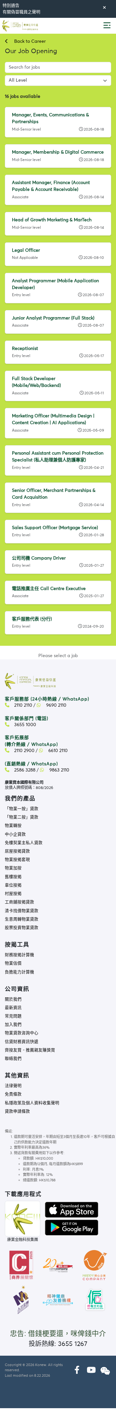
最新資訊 (13, 1008)
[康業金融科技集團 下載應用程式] (71, 1209)
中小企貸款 (15, 834)
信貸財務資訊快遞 (21, 1042)
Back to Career (29, 41)
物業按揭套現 (17, 860)
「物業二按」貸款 (21, 817)
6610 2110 (57, 750)
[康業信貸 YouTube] (91, 1370)
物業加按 (13, 868)
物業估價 (13, 963)
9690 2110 (55, 705)
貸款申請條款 (17, 1111)
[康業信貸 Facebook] (77, 1370)
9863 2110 (58, 770)
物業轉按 (13, 826)
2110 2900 (23, 750)
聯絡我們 (13, 1059)
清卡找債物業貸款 (21, 911)
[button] (107, 26)
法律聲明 (13, 1086)
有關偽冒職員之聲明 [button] (21, 12)
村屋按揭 (13, 894)
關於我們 (13, 999)
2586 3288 (24, 770)
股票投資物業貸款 (21, 928)
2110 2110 (22, 705)
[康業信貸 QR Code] (22, 1218)
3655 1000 (24, 725)
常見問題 (13, 1016)
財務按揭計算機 (19, 955)
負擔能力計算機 (19, 972)
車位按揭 (13, 885)
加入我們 (13, 1025)
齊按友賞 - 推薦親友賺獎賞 (30, 1050)
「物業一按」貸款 (21, 809)
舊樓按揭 (13, 877)
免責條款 (13, 1094)
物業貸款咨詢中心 (21, 1033)
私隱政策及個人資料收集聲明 (32, 1103)
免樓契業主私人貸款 (24, 843)
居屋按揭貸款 (17, 851)
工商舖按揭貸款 (19, 902)
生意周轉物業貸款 (21, 919)
